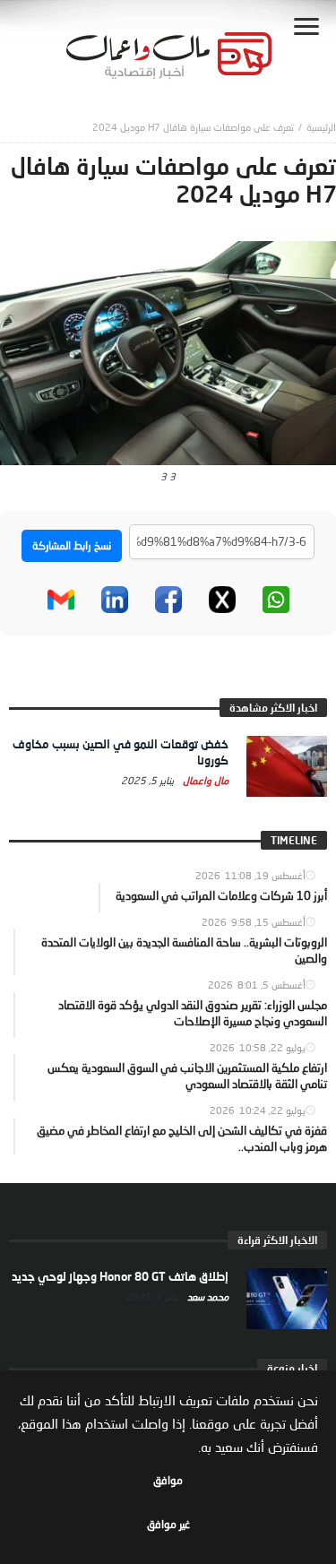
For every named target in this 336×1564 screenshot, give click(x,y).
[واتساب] (276, 599)
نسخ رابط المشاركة (71, 545)
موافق (168, 1480)
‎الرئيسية (321, 127)
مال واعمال (204, 780)
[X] (222, 599)
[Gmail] (61, 599)
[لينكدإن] (114, 599)
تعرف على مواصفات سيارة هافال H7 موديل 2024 (193, 127)
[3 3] (168, 351)
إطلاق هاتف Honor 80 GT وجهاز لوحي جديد (120, 1276)
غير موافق (168, 1524)
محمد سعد (206, 1296)
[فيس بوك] (168, 599)
